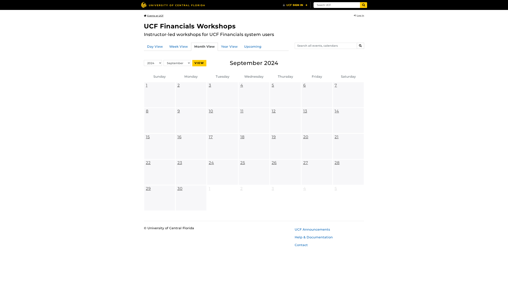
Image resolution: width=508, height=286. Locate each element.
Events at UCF (155, 15)
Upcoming (252, 46)
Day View (155, 46)
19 (274, 136)
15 (148, 136)
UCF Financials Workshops (190, 26)
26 (274, 162)
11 (241, 111)
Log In (360, 15)
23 (179, 162)
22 (148, 162)
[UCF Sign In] (295, 5)
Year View (229, 46)
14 (337, 111)
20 (305, 136)
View (199, 63)
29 (148, 188)
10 (211, 111)
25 (242, 162)
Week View (178, 46)
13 (305, 111)
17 (211, 136)
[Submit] (363, 5)
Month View (204, 46)
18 (242, 136)
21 (337, 136)
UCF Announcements (312, 229)
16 (179, 136)
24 (211, 162)
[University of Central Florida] (173, 5)
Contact (301, 245)
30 (180, 188)
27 (305, 162)
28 (337, 162)
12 (274, 111)
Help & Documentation (314, 237)
